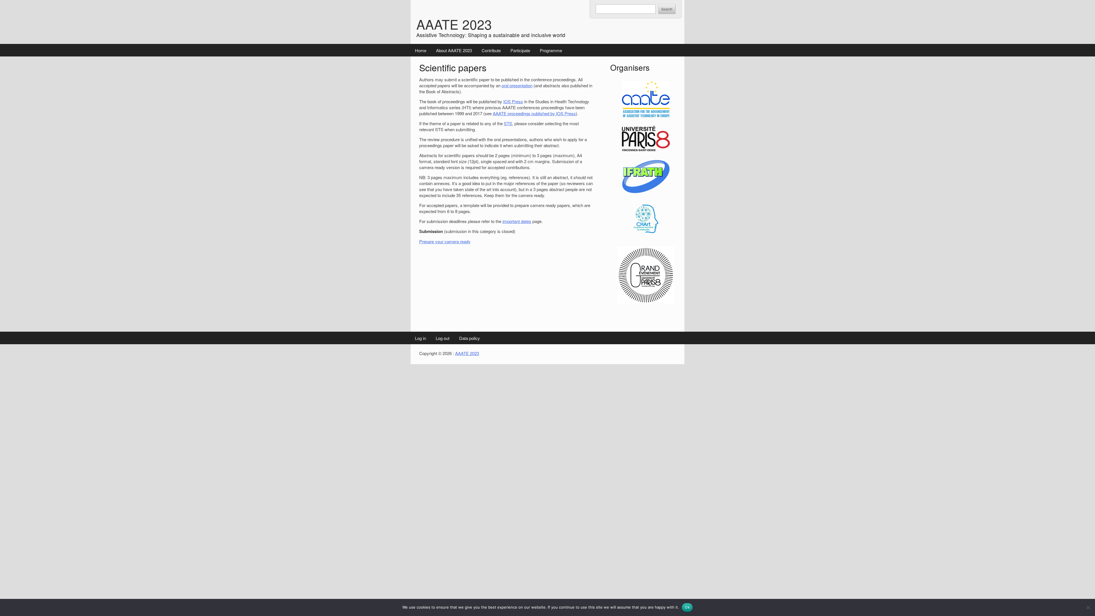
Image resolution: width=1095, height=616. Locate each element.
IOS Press (513, 101)
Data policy (469, 338)
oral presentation (517, 85)
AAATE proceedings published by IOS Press (534, 113)
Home (420, 50)
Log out (442, 338)
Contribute (491, 50)
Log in (420, 338)
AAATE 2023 (454, 24)
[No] (1088, 607)
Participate (520, 50)
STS (508, 123)
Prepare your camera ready (445, 241)
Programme (551, 50)
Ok (687, 607)
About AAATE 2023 (454, 50)
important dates (516, 221)
